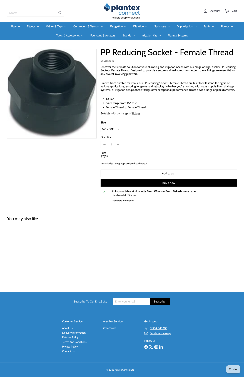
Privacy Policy (70, 346)
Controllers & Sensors (86, 26)
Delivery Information (74, 332)
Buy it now (168, 183)
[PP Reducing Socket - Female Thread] (25, 254)
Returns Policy (70, 337)
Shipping (119, 163)
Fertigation (116, 26)
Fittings (31, 26)
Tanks (207, 26)
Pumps (225, 26)
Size (103, 122)
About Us (67, 328)
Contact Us (68, 351)
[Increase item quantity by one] (118, 144)
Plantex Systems (178, 35)
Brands (127, 35)
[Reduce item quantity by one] (104, 144)
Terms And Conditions (74, 342)
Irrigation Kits (150, 35)
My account (109, 328)
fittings (136, 113)
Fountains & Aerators (102, 35)
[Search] (60, 13)
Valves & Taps (55, 26)
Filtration (139, 26)
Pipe (14, 26)
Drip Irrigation (185, 26)
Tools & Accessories (68, 35)
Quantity (106, 137)
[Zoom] (51, 93)
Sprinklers (160, 26)
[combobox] (35, 13)
